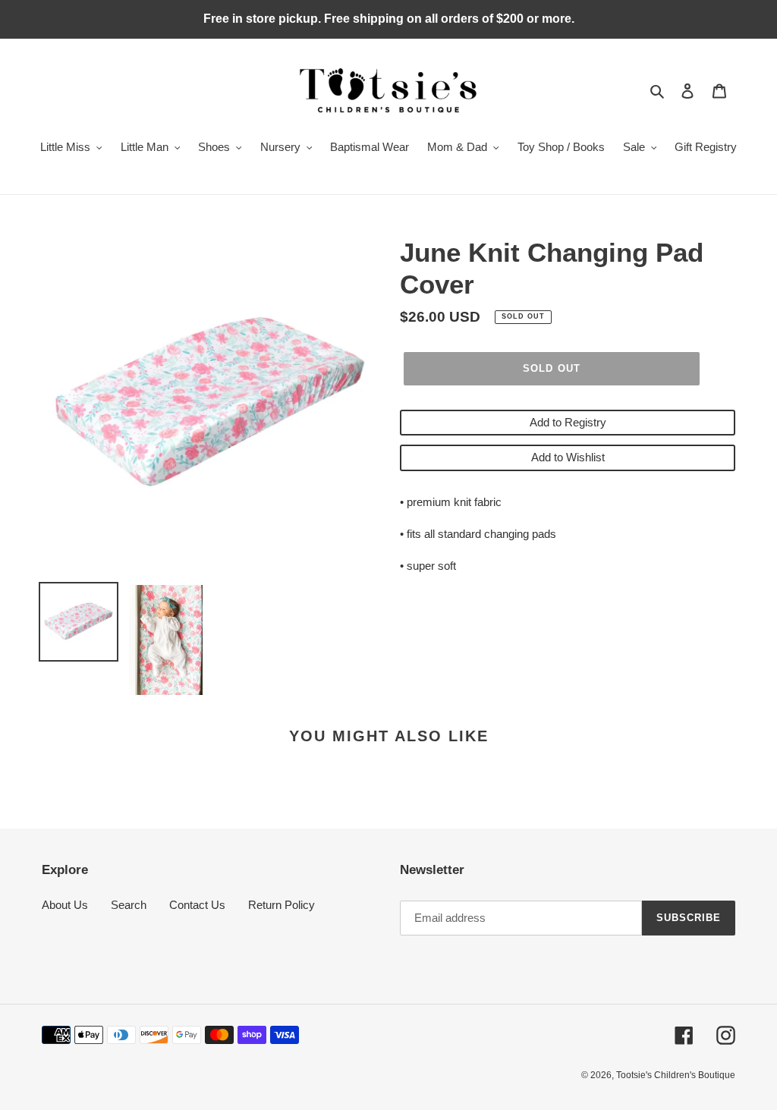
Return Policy (281, 904)
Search (128, 904)
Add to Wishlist (568, 457)
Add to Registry (568, 422)
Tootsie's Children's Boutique (675, 1075)
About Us (65, 904)
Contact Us (197, 904)
